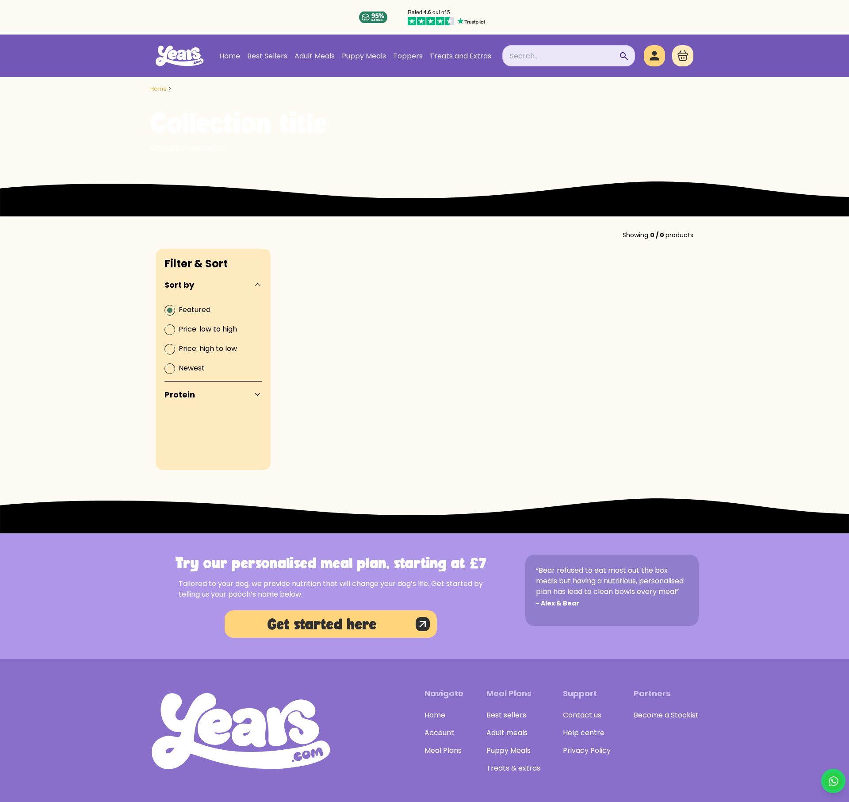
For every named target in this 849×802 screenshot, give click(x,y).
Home (229, 56)
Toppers (408, 56)
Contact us (582, 715)
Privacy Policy (587, 750)
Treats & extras (513, 768)
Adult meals (507, 733)
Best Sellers (267, 56)
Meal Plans (443, 750)
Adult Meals (314, 56)
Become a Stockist (666, 715)
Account (439, 733)
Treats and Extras (460, 56)
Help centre (583, 733)
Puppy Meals (364, 56)
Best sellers (506, 715)
